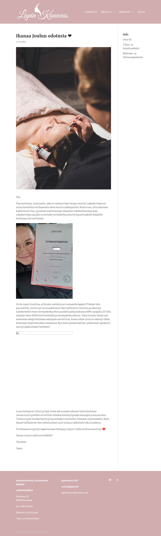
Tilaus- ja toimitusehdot (131, 46)
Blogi (141, 12)
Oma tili (127, 39)
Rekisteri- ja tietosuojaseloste (133, 55)
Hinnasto (91, 12)
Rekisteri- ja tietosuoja (27, 512)
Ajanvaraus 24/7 (69, 480)
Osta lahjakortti (70, 486)
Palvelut (106, 12)
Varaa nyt (125, 12)
